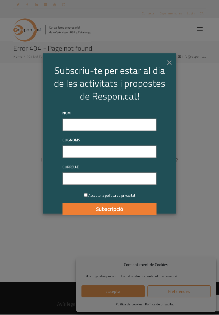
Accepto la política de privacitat (111, 195)
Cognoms (71, 139)
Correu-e (70, 166)
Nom (66, 113)
